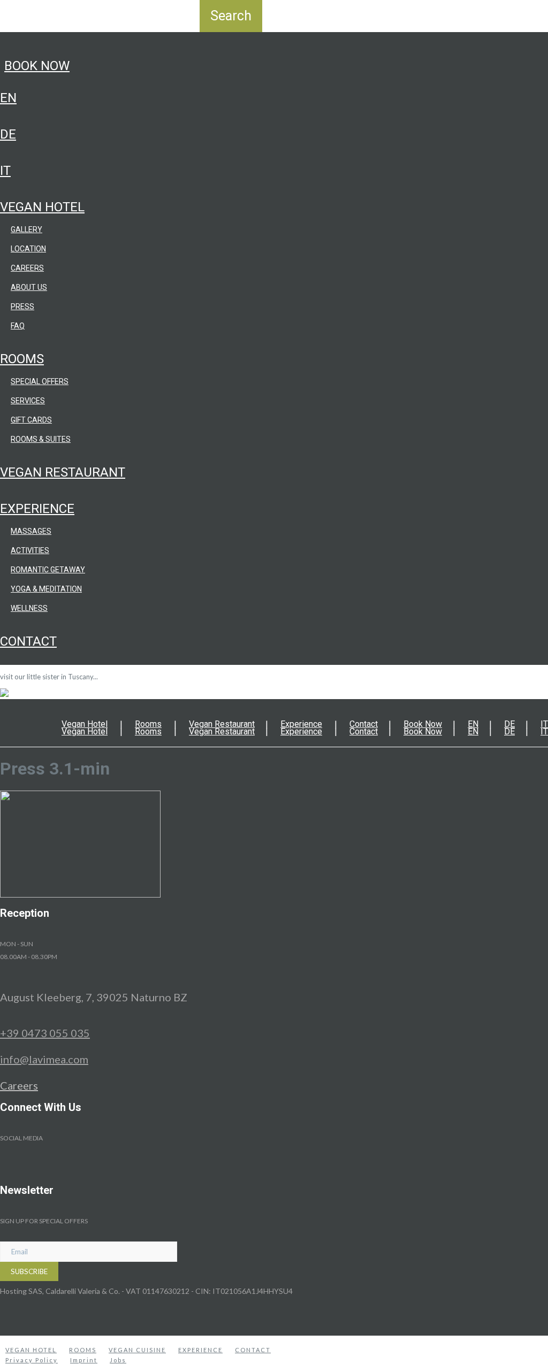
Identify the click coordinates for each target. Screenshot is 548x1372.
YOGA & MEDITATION (46, 589)
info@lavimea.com (44, 1059)
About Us (29, 287)
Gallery (26, 229)
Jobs (118, 1359)
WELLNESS (29, 608)
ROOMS (82, 1349)
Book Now (37, 65)
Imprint (83, 1359)
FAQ (18, 325)
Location (28, 248)
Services (28, 400)
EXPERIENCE (200, 1349)
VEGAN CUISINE (137, 1349)
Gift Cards (31, 420)
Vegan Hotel (42, 207)
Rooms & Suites (41, 439)
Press (22, 306)
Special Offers (39, 381)
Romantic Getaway (48, 569)
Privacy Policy (31, 1359)
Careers (27, 268)
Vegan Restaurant (62, 472)
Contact (28, 641)
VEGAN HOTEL (31, 1349)
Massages (31, 531)
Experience (37, 508)
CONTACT (253, 1349)
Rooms (22, 358)
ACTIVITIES (30, 550)
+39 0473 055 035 (45, 1032)
